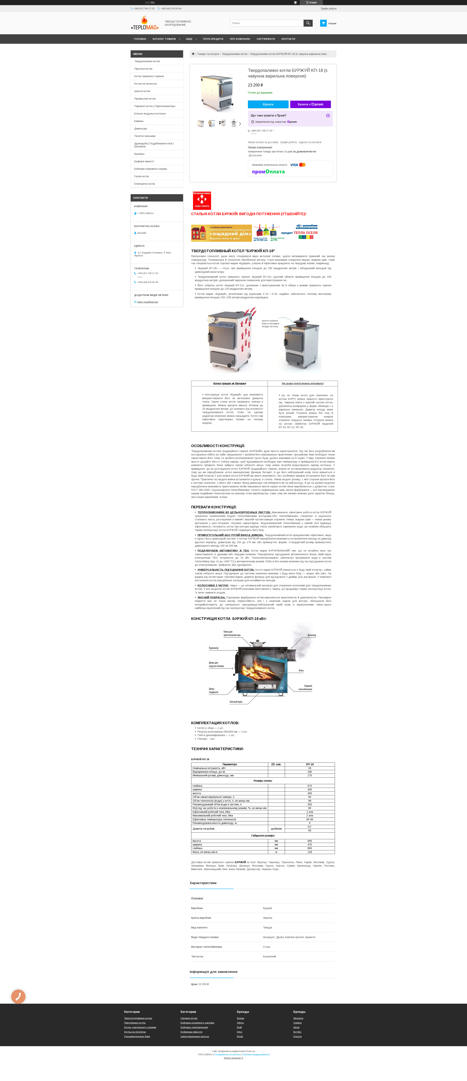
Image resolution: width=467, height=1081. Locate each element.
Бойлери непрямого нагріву (150, 168)
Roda (240, 1036)
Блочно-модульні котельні (150, 113)
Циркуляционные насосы (195, 1036)
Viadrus (297, 1022)
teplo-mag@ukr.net (148, 301)
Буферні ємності (144, 161)
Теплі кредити (212, 39)
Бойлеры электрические (194, 1027)
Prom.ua (250, 1051)
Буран (240, 1018)
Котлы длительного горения (140, 1027)
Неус (239, 1031)
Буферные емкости (191, 1031)
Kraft (239, 1027)
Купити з (304, 104)
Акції (189, 39)
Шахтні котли (142, 91)
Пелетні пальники (144, 136)
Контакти (288, 39)
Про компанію (240, 39)
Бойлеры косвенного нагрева (197, 1022)
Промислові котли (145, 98)
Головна (140, 39)
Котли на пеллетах (145, 83)
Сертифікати (266, 39)
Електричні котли (144, 183)
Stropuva (298, 1018)
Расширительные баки (137, 1036)
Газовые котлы (189, 1018)
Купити (268, 104)
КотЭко (297, 1031)
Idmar (296, 1027)
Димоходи (140, 128)
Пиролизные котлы (135, 1022)
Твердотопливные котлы (138, 1018)
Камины (139, 121)
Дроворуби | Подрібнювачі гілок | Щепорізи (154, 145)
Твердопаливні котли (234, 54)
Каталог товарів (164, 39)
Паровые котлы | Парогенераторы (154, 106)
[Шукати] (308, 23)
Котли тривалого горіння (149, 76)
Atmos (240, 1022)
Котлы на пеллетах (135, 1031)
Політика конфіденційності (256, 1054)
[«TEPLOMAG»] (145, 29)
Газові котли (141, 176)
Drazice (297, 1036)
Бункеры (139, 153)
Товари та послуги (208, 54)
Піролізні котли (143, 68)
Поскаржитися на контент (227, 1054)
